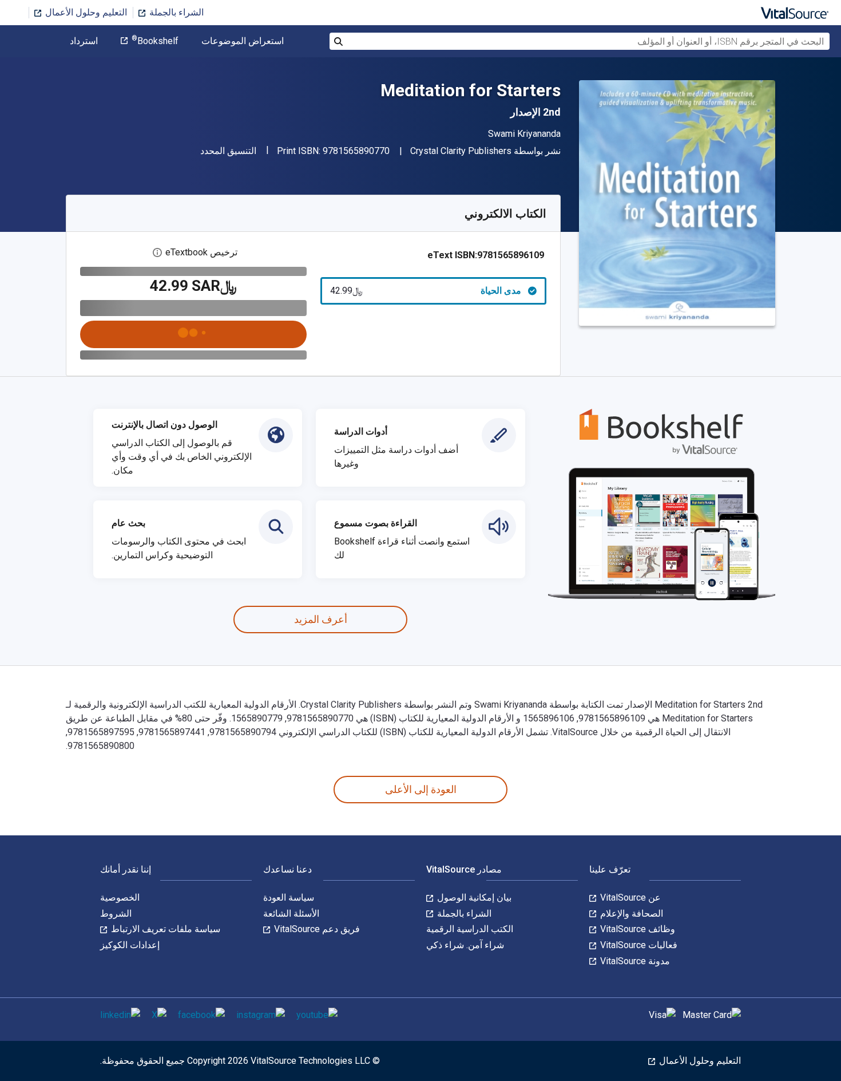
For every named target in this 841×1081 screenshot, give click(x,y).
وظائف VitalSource (636, 929)
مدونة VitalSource (634, 961)
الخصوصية (120, 897)
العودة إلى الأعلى (421, 789)
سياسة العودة (288, 897)
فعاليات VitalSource (637, 945)
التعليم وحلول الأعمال (85, 12)
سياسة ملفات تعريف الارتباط (164, 929)
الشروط (116, 913)
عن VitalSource (629, 897)
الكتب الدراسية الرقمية (469, 929)
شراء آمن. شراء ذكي (465, 945)
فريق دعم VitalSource (316, 929)
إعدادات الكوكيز (130, 945)
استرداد (84, 41)
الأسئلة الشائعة (291, 913)
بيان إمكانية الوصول (473, 897)
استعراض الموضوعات (242, 41)
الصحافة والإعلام (630, 913)
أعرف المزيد (320, 619)
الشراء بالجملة (175, 12)
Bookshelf (155, 41)
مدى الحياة (426, 290)
